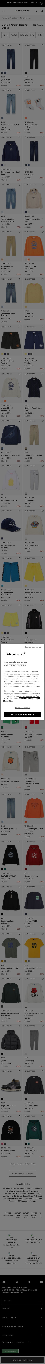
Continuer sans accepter (33, 647)
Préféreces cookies (22, 708)
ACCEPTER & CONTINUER (22, 714)
